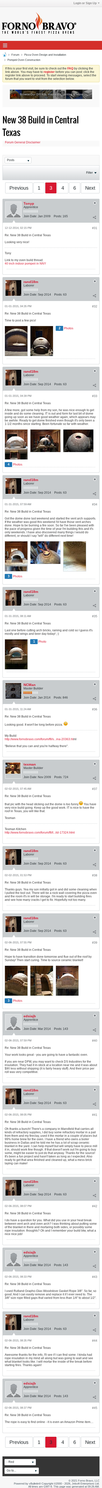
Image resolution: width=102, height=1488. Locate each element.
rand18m (31, 282)
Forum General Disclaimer (22, 142)
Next (90, 188)
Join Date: (30, 216)
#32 (94, 306)
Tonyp (29, 203)
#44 (94, 1340)
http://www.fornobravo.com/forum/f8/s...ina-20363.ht (39, 739)
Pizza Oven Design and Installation (45, 54)
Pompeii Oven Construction (23, 59)
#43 (94, 1277)
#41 (94, 1115)
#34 (94, 504)
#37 (94, 789)
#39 (94, 942)
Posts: (58, 216)
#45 (94, 1408)
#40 (94, 1040)
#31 (94, 228)
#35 (94, 616)
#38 (94, 875)
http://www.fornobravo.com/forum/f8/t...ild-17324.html (40, 832)
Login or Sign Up (85, 3)
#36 (94, 709)
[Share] (94, 217)
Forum (15, 54)
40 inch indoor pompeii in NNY (25, 263)
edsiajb (30, 1016)
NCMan (30, 685)
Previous (18, 188)
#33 (94, 396)
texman (30, 764)
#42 (94, 1206)
